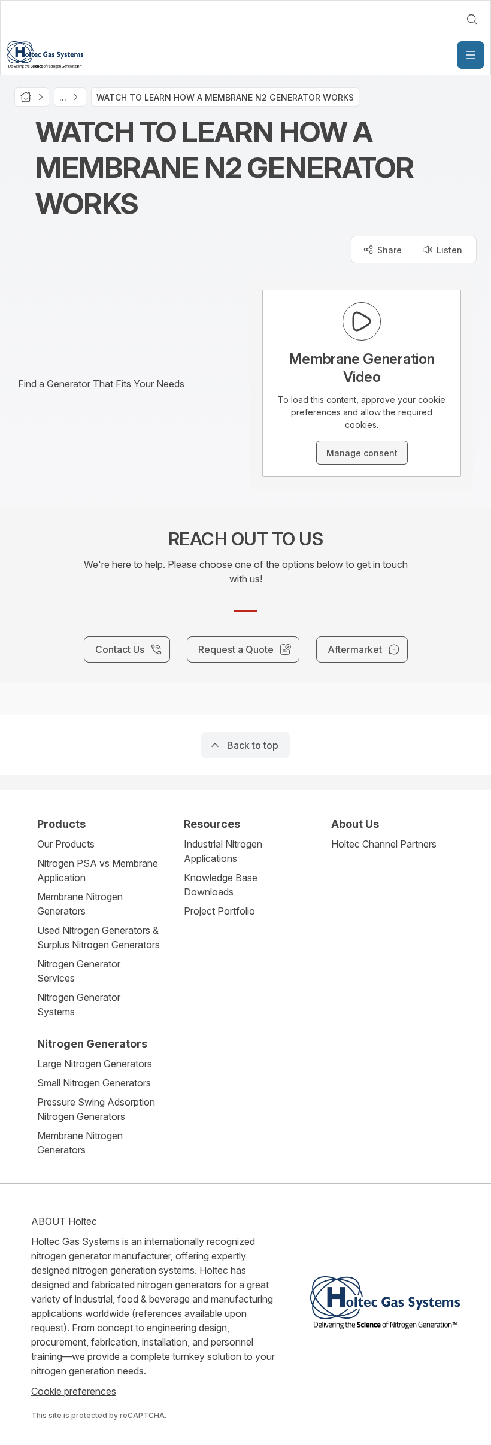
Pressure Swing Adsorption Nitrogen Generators (96, 1109)
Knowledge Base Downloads (220, 885)
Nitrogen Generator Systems (78, 1004)
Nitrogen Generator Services (78, 971)
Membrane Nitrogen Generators (80, 904)
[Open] (470, 55)
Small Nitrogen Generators (94, 1083)
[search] (472, 19)
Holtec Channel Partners (384, 844)
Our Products (66, 844)
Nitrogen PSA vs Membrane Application (97, 870)
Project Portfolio (219, 911)
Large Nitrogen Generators (94, 1064)
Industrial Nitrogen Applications (223, 851)
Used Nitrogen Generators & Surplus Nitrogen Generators (98, 937)
